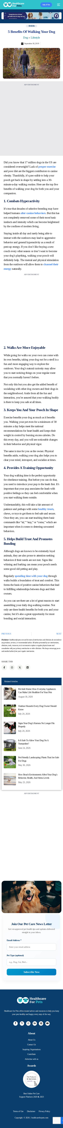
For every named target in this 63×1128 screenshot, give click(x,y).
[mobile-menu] (57, 4)
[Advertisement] (31, 118)
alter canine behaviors (33, 213)
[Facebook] (15, 1023)
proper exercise (47, 166)
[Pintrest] (41, 1023)
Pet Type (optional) (15, 955)
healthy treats (45, 509)
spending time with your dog (31, 575)
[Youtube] (47, 1023)
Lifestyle (35, 37)
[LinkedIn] (35, 1023)
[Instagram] (28, 1023)
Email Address (14, 940)
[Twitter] (22, 1023)
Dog (25, 37)
